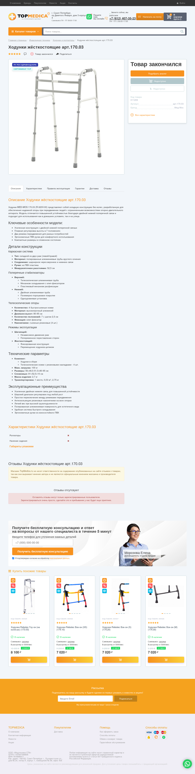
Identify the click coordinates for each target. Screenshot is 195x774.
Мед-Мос (179, 107)
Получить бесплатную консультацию (43, 551)
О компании (13, 731)
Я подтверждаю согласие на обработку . (42, 558)
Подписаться (125, 698)
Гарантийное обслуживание (112, 742)
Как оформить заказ (109, 731)
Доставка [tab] (94, 188)
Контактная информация (19, 735)
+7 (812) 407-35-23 (122, 18)
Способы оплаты (107, 735)
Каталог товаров (25, 31)
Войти (182, 3)
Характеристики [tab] (34, 188)
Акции (11, 742)
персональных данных (59, 558)
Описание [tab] (16, 188)
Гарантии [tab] (79, 188)
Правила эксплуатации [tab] (58, 188)
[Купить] (29, 660)
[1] (89, 18)
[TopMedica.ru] (28, 16)
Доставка (58, 731)
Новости (12, 738)
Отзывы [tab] (107, 188)
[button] (15, 3)
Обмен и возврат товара (111, 738)
